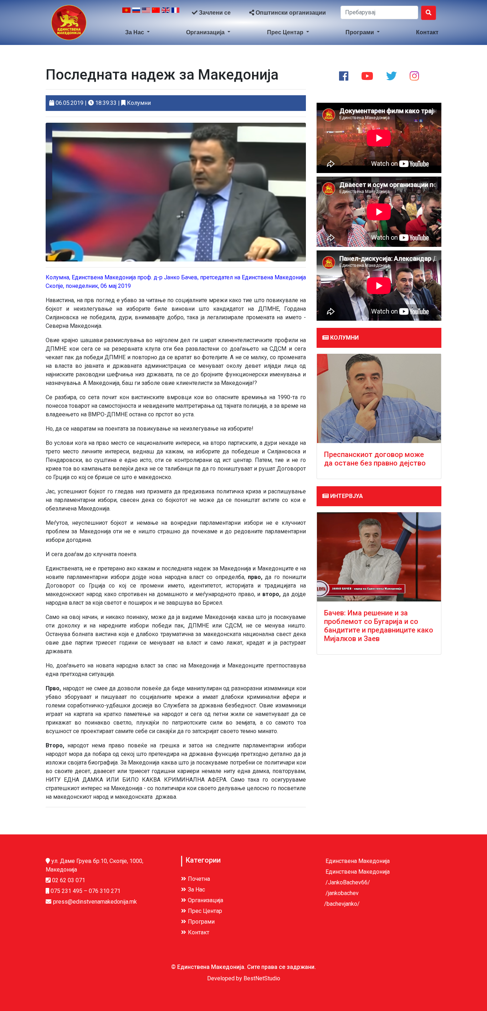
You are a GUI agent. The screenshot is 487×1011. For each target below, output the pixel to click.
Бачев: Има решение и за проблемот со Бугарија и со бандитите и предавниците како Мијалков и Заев (378, 626)
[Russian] (136, 13)
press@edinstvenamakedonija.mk (95, 901)
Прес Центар (286, 32)
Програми (360, 32)
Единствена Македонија (357, 861)
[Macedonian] (126, 13)
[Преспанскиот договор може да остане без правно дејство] (379, 398)
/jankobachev (341, 893)
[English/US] (146, 13)
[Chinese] (156, 13)
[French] (175, 13)
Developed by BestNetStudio (243, 978)
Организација (206, 32)
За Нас (135, 32)
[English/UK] (166, 13)
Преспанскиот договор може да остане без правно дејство (375, 458)
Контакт (427, 32)
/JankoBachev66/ (347, 882)
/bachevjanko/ (342, 903)
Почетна (199, 878)
